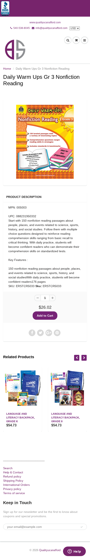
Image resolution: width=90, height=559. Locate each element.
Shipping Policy (13, 480)
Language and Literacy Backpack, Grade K (20, 417)
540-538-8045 (21, 28)
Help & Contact (13, 472)
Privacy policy (12, 489)
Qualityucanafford (49, 550)
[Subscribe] (81, 527)
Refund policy (12, 476)
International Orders (16, 484)
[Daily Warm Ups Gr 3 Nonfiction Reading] (45, 141)
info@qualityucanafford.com (51, 28)
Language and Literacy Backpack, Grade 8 (65, 417)
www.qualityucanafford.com (45, 22)
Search (8, 468)
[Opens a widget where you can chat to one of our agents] (74, 552)
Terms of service (14, 493)
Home (7, 68)
